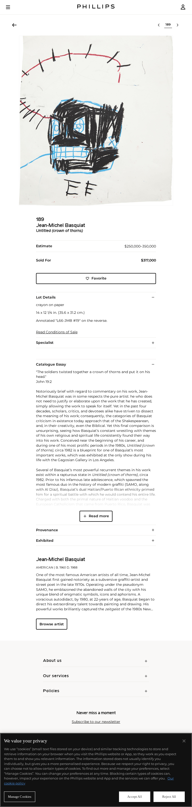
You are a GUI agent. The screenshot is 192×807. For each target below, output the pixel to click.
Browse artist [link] (52, 624)
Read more (99, 516)
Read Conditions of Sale (57, 332)
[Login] (183, 7)
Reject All (169, 796)
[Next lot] (177, 25)
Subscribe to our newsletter (96, 722)
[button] (96, 121)
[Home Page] (96, 7)
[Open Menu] (11, 7)
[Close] (184, 740)
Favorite (99, 278)
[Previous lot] (158, 25)
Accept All (134, 796)
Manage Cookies (20, 796)
